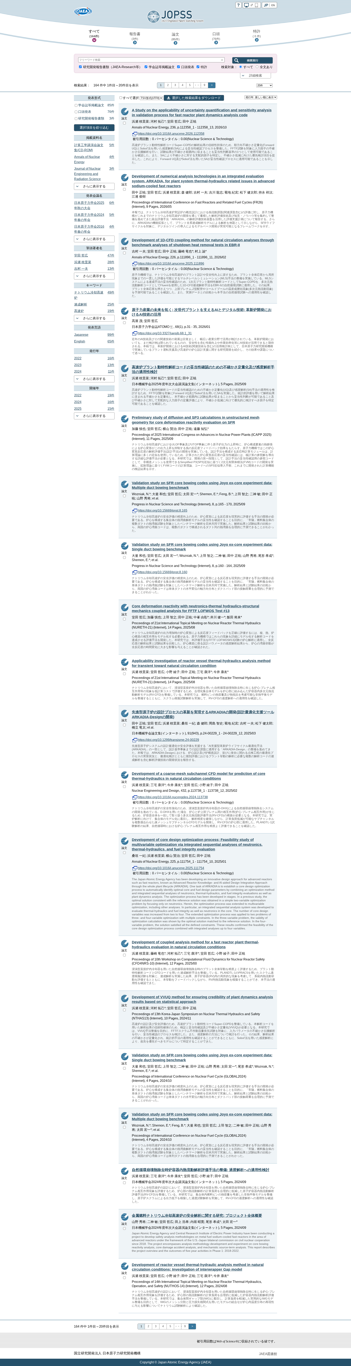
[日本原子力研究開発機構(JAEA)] (83, 12)
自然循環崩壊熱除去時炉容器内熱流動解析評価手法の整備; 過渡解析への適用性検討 (200, 1170)
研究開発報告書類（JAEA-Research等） (112, 67)
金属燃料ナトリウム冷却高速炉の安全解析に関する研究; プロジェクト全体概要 (197, 1216)
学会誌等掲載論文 (162, 67)
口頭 (216, 36)
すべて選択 (131, 98)
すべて (94, 33)
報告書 (134, 36)
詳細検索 (255, 75)
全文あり (266, 67)
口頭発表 (187, 67)
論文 (175, 36)
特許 (257, 33)
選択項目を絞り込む (94, 127)
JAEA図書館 (268, 1354)
